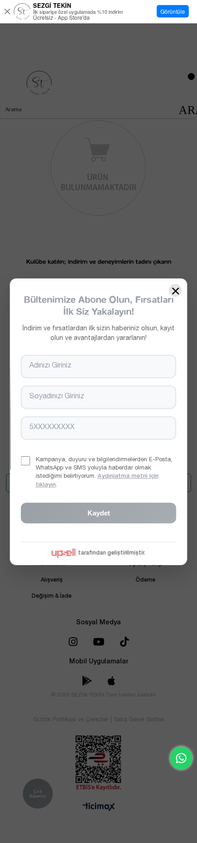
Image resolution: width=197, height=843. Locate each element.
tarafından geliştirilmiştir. (112, 552)
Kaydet (99, 512)
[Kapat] (7, 11)
